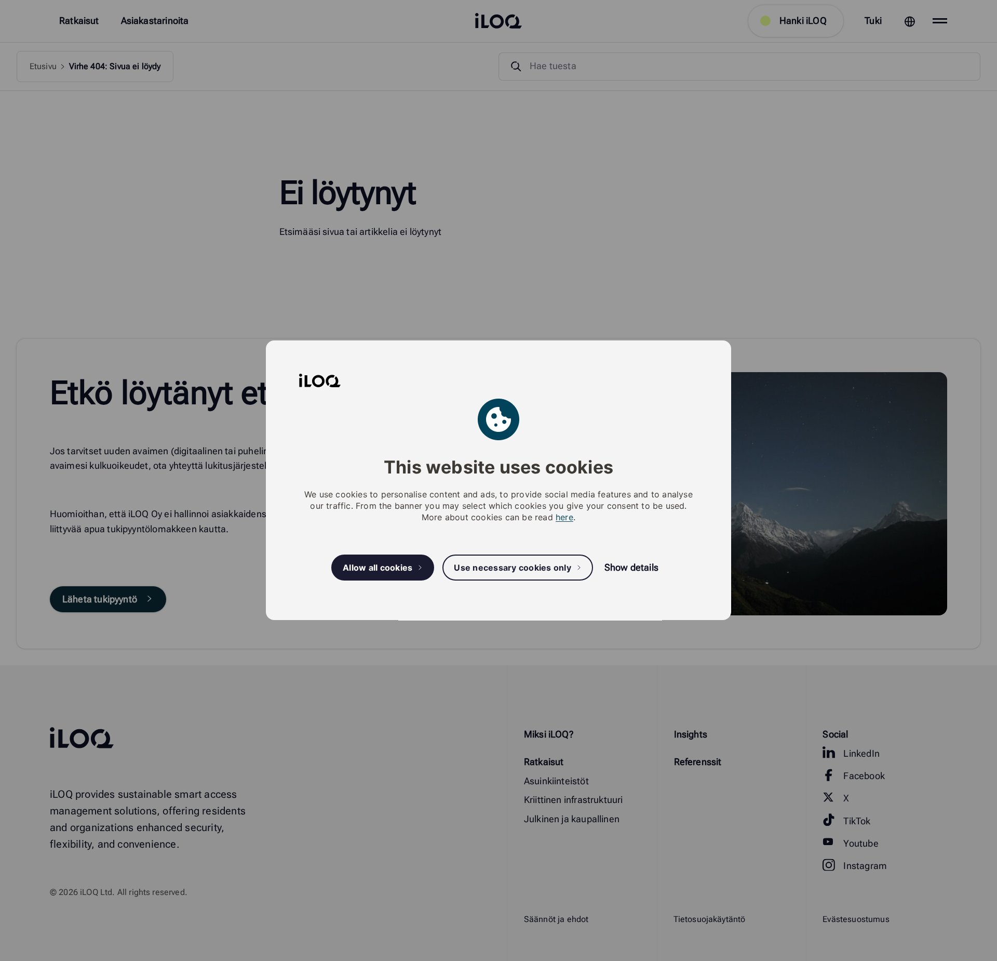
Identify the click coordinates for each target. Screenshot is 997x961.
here (564, 517)
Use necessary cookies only (512, 567)
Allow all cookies (377, 567)
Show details (631, 567)
